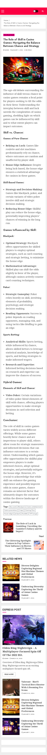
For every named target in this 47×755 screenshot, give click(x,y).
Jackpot (17, 513)
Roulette (24, 513)
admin (7, 50)
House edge (8, 513)
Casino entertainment (34, 507)
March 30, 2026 (16, 658)
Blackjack (21, 507)
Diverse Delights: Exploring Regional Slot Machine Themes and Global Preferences (32, 571)
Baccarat (13, 507)
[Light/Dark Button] (35, 11)
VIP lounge (33, 513)
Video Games (9, 642)
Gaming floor (30, 510)
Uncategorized (9, 35)
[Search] (42, 11)
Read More (9, 674)
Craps (21, 510)
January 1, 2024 (17, 50)
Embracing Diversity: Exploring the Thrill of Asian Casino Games (32, 590)
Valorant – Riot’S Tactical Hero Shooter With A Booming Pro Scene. (32, 685)
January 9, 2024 (28, 580)
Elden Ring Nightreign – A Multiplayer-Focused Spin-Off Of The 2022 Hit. (22, 651)
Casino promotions (10, 510)
